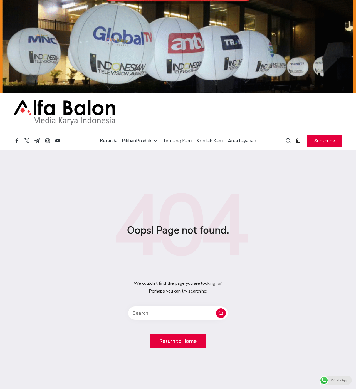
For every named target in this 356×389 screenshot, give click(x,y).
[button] (324, 141)
